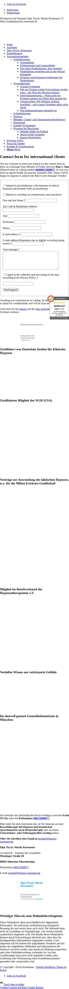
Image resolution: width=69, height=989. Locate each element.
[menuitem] (38, 9)
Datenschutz (13, 12)
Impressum (12, 9)
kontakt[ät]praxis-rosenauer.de (24, 873)
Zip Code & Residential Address (20, 206)
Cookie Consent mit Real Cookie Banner (21, 987)
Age (5, 215)
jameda (40, 899)
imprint (23, 309)
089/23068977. (41, 818)
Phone (6, 228)
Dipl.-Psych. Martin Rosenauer (32, 884)
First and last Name (14, 200)
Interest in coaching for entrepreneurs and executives (33, 194)
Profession (8, 222)
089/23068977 (21, 867)
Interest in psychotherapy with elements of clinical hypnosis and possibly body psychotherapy (31, 187)
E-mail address (11, 234)
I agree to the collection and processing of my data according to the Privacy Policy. (31, 276)
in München (28, 338)
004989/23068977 (45, 169)
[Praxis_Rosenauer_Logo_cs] (25, 38)
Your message (11, 249)
